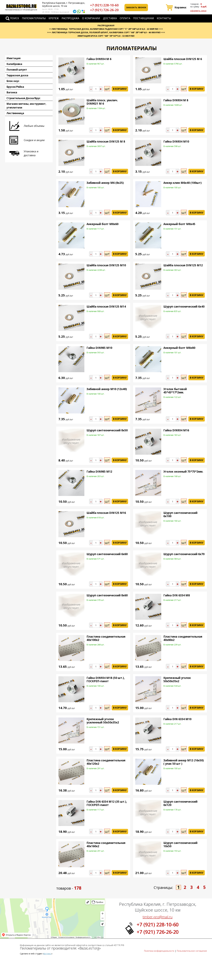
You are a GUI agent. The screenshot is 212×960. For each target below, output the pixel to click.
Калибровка (14, 64)
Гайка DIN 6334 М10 (177, 719)
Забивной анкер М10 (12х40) (107, 389)
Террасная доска (17, 75)
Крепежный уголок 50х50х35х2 (177, 679)
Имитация (13, 58)
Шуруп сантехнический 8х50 (107, 430)
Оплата (125, 18)
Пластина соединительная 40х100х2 (106, 638)
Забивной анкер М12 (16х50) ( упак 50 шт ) (183, 762)
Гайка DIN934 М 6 (99, 59)
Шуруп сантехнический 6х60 (107, 554)
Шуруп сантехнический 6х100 (180, 514)
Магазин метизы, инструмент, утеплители (26, 105)
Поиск (14, 18)
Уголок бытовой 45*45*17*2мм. (175, 390)
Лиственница (15, 113)
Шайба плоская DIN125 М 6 (182, 59)
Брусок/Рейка (15, 86)
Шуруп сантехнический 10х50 (180, 844)
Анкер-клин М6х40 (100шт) (182, 183)
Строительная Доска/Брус (23, 98)
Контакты (164, 18)
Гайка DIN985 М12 (99, 471)
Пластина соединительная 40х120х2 (106, 762)
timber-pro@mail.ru (157, 916)
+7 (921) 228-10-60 (104, 5)
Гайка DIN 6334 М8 (176, 595)
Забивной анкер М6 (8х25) (105, 183)
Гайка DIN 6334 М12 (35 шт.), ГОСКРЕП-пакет (107, 803)
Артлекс (47, 953)
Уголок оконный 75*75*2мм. (183, 471)
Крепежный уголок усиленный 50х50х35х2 (103, 720)
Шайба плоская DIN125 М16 (106, 513)
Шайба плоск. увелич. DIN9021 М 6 (102, 101)
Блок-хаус (12, 81)
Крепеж (54, 18)
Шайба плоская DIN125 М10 (106, 265)
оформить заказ (198, 10)
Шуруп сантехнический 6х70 (184, 554)
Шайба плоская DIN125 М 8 (106, 141)
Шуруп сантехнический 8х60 (107, 595)
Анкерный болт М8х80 (179, 348)
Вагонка (11, 92)
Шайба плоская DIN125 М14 (106, 306)
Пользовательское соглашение (192, 950)
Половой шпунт (16, 69)
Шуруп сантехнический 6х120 (180, 803)
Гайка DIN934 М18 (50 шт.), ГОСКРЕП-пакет (106, 679)
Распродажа (70, 18)
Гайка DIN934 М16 (176, 430)
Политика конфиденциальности (159, 950)
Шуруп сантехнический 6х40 (184, 306)
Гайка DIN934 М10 (176, 141)
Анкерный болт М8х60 (102, 224)
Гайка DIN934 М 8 (175, 100)
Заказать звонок (136, 7)
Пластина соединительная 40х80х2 (182, 638)
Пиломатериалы (34, 18)
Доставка (110, 18)
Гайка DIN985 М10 (99, 348)
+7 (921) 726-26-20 (104, 10)
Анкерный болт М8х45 (179, 224)
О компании (91, 18)
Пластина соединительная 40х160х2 (106, 844)
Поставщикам (143, 18)
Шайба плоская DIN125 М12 (183, 265)
